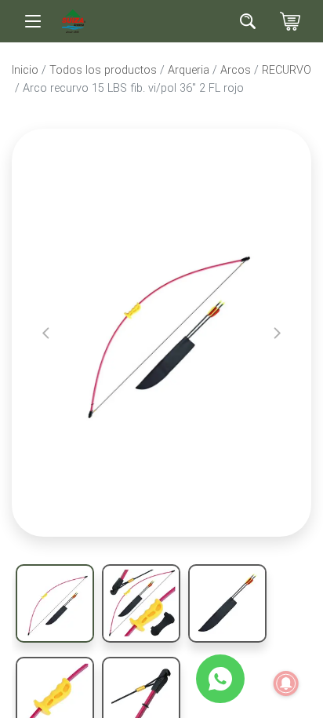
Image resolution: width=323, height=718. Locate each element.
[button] (46, 332)
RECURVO (286, 70)
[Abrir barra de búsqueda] (248, 21)
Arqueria (188, 70)
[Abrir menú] (33, 21)
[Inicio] (73, 20)
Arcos (235, 70)
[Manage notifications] (286, 683)
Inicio (25, 70)
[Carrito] (290, 21)
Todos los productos (103, 70)
